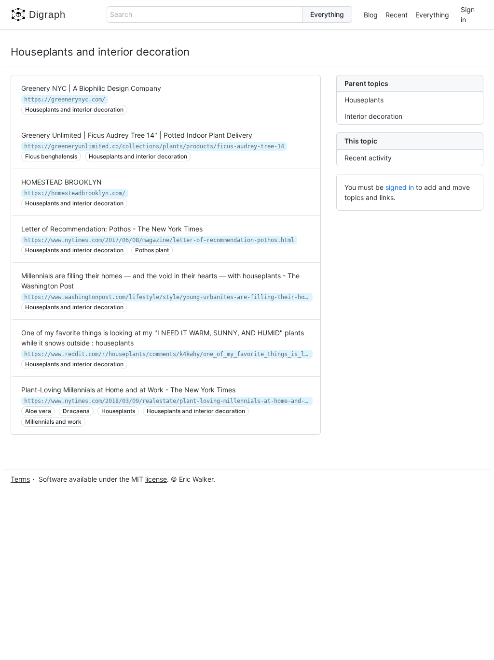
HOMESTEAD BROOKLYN (61, 182)
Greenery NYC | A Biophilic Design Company (91, 88)
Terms (20, 479)
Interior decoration (373, 116)
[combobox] (205, 14)
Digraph (47, 14)
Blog (371, 15)
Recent (396, 15)
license (156, 479)
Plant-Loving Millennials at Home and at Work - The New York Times (128, 390)
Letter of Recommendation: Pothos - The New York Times (112, 229)
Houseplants (364, 100)
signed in (399, 187)
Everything (432, 15)
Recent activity (368, 158)
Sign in (468, 14)
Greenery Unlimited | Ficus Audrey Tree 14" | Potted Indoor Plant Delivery (136, 135)
